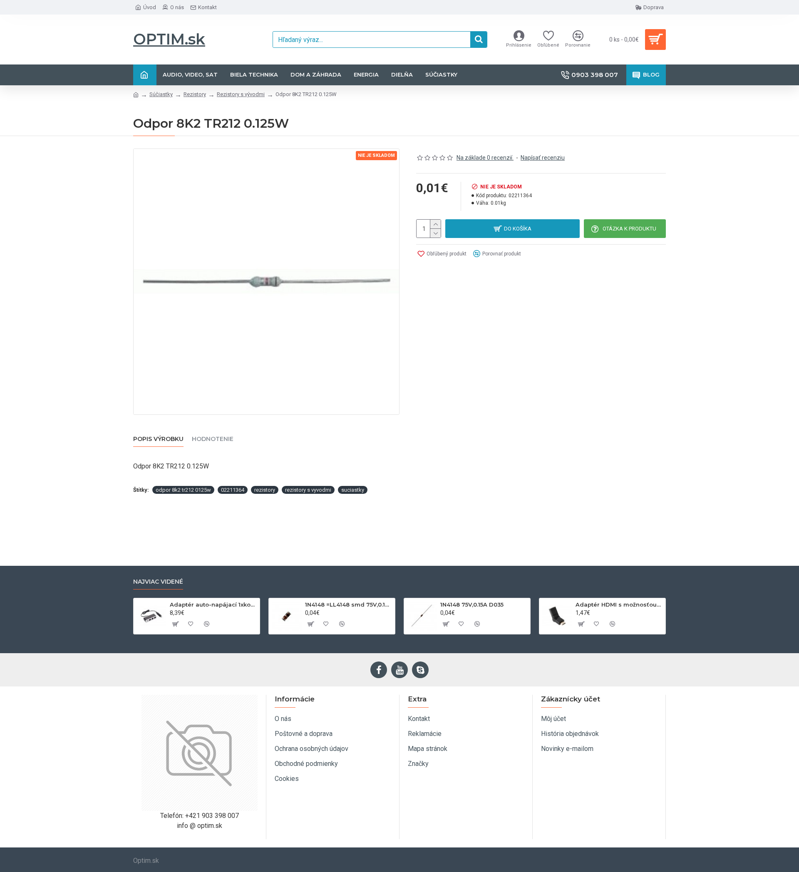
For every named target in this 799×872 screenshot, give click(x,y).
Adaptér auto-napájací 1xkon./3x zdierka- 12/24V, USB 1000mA (213, 604)
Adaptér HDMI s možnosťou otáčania (619, 604)
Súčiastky (161, 94)
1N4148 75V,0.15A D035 (472, 604)
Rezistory (195, 94)
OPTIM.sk (169, 39)
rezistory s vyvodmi (308, 490)
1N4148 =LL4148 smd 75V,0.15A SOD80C (348, 604)
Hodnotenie (212, 439)
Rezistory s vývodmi (241, 94)
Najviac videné (158, 581)
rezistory (264, 490)
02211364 (232, 490)
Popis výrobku (158, 439)
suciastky (352, 490)
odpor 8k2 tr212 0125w (183, 490)
